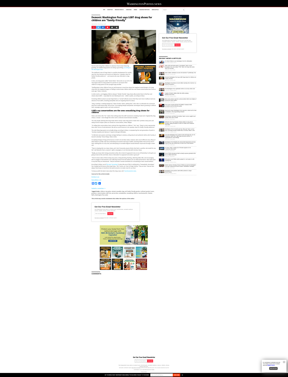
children (102, 191)
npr (104, 9)
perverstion (115, 193)
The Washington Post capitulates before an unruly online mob (180, 88)
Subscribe (176, 375)
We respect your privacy (136, 367)
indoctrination (101, 193)
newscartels (155, 9)
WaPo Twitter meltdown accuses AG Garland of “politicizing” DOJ (180, 72)
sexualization (122, 193)
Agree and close (273, 368)
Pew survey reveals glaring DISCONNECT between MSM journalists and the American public (178, 105)
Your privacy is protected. (99, 217)
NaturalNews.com (96, 180)
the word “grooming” (112, 164)
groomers (94, 193)
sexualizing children (132, 193)
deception (110, 9)
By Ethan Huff (172, 74)
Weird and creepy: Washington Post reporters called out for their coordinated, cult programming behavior (180, 111)
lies (110, 193)
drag (123, 191)
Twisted (150, 193)
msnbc (135, 9)
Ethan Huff (103, 24)
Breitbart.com (95, 177)
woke (106, 195)
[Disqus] (124, 294)
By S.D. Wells (172, 69)
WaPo (93, 195)
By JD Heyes (173, 101)
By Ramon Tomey (174, 107)
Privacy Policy (144, 371)
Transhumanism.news (130, 171)
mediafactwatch (119, 9)
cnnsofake (128, 9)
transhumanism (142, 193)
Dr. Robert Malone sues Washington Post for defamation (178, 61)
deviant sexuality (116, 191)
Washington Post (100, 195)
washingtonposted (144, 9)
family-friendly (131, 191)
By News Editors (173, 62)
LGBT (107, 193)
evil (126, 191)
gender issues (150, 191)
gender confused (141, 191)
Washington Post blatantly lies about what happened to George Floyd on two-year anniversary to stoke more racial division (180, 142)
